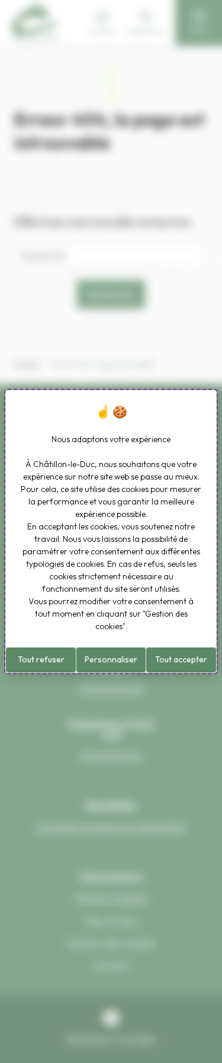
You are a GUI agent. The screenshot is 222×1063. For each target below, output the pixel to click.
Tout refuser (41, 659)
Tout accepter (181, 659)
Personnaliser (111, 659)
